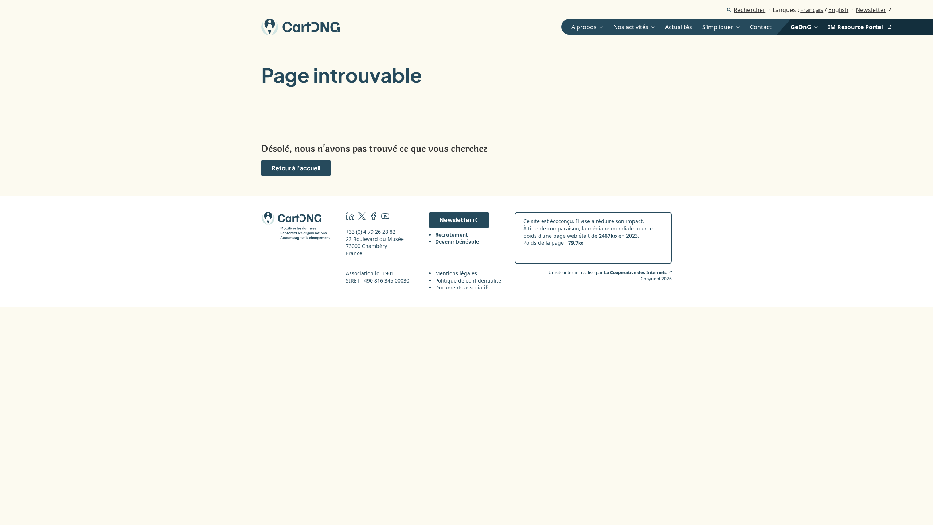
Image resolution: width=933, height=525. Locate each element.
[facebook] (373, 217)
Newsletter (871, 10)
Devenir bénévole (457, 241)
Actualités (678, 27)
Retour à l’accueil (296, 168)
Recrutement (451, 234)
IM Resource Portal (855, 27)
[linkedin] (350, 217)
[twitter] (362, 217)
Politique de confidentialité (468, 280)
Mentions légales (456, 273)
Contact (761, 27)
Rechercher (749, 10)
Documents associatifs (462, 287)
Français (811, 10)
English (838, 10)
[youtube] (385, 217)
